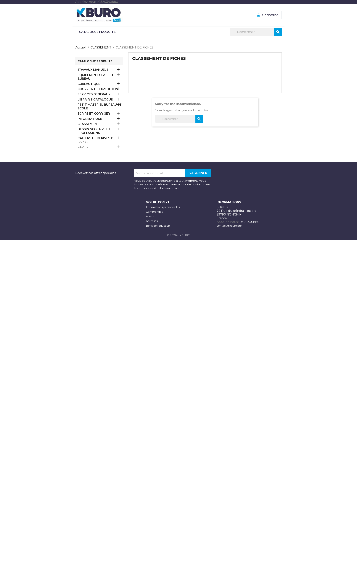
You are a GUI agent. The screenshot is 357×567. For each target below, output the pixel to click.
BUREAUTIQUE (89, 84)
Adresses (152, 221)
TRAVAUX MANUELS (93, 70)
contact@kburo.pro (229, 225)
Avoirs (150, 216)
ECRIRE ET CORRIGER (94, 113)
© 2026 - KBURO (178, 235)
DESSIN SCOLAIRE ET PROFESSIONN (94, 131)
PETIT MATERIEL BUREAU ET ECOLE (100, 106)
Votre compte (158, 202)
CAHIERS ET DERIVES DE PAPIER (96, 140)
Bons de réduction (158, 225)
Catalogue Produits (97, 32)
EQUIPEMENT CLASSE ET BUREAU (97, 76)
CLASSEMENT (88, 124)
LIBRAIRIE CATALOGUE (95, 99)
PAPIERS (84, 147)
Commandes (154, 211)
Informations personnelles (163, 207)
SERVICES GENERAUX (94, 94)
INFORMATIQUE (90, 119)
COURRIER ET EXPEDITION (98, 89)
